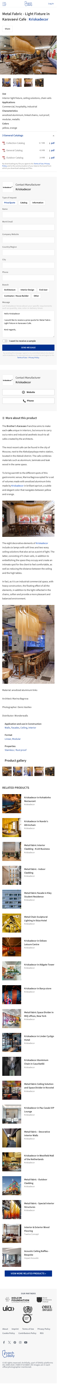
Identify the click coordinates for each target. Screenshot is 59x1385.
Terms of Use (39, 163)
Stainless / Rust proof (15, 750)
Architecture (9, 289)
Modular (16, 739)
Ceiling (23, 727)
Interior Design (27, 289)
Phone (5, 272)
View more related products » (28, 1273)
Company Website (10, 234)
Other (36, 295)
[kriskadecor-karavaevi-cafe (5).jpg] (17, 82)
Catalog (23, 202)
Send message (28, 347)
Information (37, 202)
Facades (15, 727)
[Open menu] (4, 4)
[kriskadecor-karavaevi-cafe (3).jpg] (28, 82)
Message (6, 302)
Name (5, 209)
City (4, 259)
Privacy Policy (34, 357)
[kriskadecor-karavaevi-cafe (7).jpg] (6, 82)
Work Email (7, 221)
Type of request (9, 197)
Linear (8, 739)
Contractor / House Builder (16, 295)
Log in (51, 4)
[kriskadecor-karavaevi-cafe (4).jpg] (7, 771)
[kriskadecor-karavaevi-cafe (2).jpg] (39, 82)
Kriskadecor (38, 19)
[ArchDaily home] (28, 3)
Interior (32, 727)
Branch (5, 284)
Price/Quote (9, 202)
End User (43, 289)
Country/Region (9, 247)
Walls (7, 727)
